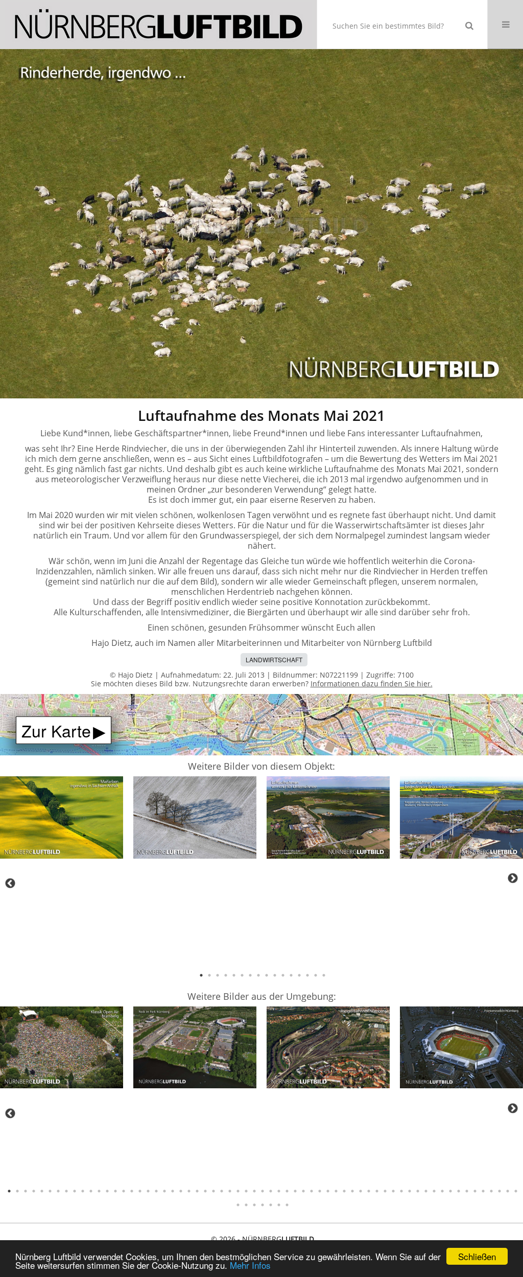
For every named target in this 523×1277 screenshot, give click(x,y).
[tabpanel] (61, 819)
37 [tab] (303, 1191)
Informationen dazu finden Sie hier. (372, 683)
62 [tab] (508, 1191)
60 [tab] (491, 1191)
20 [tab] (164, 1191)
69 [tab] (279, 1205)
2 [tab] (209, 975)
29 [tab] (238, 1191)
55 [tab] (450, 1191)
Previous (10, 883)
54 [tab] (442, 1191)
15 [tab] (316, 975)
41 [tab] (336, 1191)
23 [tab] (189, 1191)
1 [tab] (201, 975)
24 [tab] (197, 1191)
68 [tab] (271, 1205)
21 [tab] (173, 1191)
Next (513, 878)
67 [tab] (262, 1205)
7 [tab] (250, 975)
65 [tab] (246, 1205)
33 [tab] (271, 1191)
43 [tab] (352, 1191)
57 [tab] (467, 1191)
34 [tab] (279, 1191)
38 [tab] (311, 1191)
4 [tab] (226, 975)
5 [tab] (234, 975)
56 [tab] (459, 1191)
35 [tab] (287, 1191)
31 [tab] (254, 1191)
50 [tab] (410, 1191)
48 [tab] (393, 1191)
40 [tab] (328, 1191)
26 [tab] (213, 1191)
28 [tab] (230, 1191)
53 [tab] (434, 1191)
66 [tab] (254, 1205)
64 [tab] (238, 1205)
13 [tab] (299, 975)
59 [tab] (483, 1191)
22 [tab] (181, 1191)
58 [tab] (475, 1191)
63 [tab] (516, 1191)
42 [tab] (344, 1191)
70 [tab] (287, 1205)
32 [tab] (262, 1191)
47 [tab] (385, 1191)
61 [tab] (499, 1191)
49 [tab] (401, 1191)
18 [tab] (148, 1191)
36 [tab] (295, 1191)
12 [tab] (291, 975)
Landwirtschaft (274, 659)
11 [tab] (283, 975)
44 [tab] (360, 1191)
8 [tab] (258, 975)
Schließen (477, 1256)
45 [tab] (369, 1191)
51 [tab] (418, 1191)
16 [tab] (324, 975)
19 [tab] (156, 1191)
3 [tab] (217, 975)
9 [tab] (267, 975)
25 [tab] (205, 1191)
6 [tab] (242, 975)
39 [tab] (320, 1191)
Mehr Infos (250, 1265)
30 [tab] (246, 1191)
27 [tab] (222, 1191)
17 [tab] (140, 1191)
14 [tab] (307, 975)
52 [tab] (426, 1191)
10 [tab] (275, 975)
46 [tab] (377, 1191)
